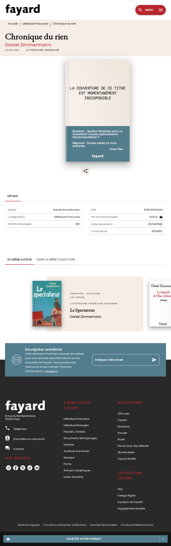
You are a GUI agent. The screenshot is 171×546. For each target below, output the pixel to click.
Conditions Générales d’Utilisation (65, 525)
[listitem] (8, 467)
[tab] (13, 196)
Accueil (13, 23)
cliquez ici (51, 371)
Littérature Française (35, 23)
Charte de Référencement (137, 525)
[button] (42, 50)
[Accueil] (22, 10)
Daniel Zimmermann (28, 45)
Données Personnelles (103, 525)
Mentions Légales (29, 525)
